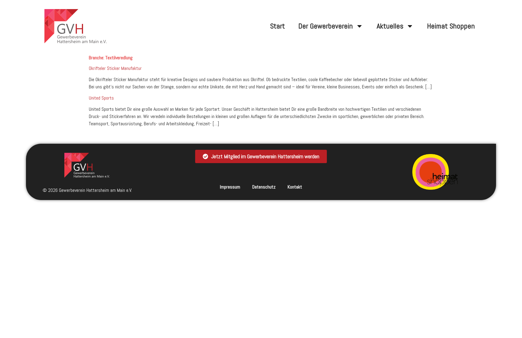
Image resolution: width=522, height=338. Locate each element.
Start (277, 26)
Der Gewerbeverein (325, 26)
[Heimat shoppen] (435, 172)
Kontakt (295, 187)
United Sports (101, 98)
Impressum (230, 187)
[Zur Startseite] (87, 165)
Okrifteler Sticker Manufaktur (115, 68)
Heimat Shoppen (451, 26)
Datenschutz (264, 187)
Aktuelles (390, 26)
